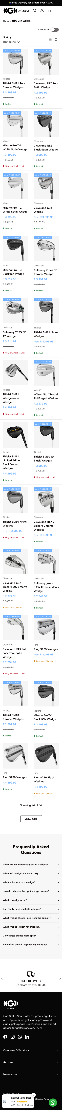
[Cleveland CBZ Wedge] (47, 186)
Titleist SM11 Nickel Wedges (46, 334)
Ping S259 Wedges (15, 777)
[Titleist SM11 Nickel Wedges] (47, 311)
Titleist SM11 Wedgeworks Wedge (11, 398)
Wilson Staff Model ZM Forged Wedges (46, 396)
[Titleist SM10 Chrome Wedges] (15, 693)
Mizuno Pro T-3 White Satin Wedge (15, 147)
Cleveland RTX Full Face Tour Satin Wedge (14, 653)
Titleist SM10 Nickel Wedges (15, 523)
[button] (49, 10)
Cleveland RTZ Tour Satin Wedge (46, 85)
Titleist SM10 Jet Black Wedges (44, 458)
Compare (43, 29)
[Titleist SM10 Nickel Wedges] (15, 500)
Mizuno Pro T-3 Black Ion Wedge (13, 271)
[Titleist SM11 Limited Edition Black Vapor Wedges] (15, 435)
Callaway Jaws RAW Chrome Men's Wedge (46, 587)
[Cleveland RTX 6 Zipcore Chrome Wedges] (47, 500)
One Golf (15, 1093)
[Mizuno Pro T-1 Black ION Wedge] (47, 693)
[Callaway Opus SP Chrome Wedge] (47, 248)
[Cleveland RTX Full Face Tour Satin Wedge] (15, 627)
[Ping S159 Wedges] (47, 628)
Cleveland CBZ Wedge (43, 209)
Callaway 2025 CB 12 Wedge (14, 334)
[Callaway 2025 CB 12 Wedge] (15, 310)
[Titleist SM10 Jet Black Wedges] (47, 435)
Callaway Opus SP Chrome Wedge (45, 272)
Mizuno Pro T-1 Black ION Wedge (45, 717)
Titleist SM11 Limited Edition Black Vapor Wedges (12, 462)
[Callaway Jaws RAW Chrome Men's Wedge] (47, 561)
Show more (31, 818)
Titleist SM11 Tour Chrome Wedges (14, 85)
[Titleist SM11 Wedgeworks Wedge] (15, 373)
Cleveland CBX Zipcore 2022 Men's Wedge (15, 586)
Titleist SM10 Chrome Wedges (13, 717)
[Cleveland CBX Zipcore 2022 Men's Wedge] (15, 561)
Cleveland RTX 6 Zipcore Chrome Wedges (44, 525)
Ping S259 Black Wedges (44, 779)
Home (6, 21)
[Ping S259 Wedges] (15, 756)
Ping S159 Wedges (46, 649)
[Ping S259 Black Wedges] (47, 756)
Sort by (7, 37)
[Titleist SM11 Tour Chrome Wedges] (15, 62)
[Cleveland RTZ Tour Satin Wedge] (47, 62)
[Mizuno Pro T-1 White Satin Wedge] (15, 186)
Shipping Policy (42, 1099)
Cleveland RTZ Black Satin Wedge (46, 147)
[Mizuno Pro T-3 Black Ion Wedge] (15, 248)
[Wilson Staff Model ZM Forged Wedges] (47, 373)
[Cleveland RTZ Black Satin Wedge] (47, 124)
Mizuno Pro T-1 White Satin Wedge (15, 209)
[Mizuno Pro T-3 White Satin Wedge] (15, 124)
